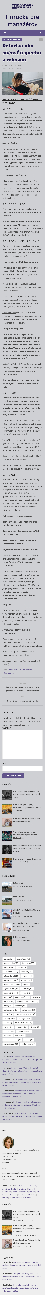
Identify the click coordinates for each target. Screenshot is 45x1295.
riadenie (22, 1002)
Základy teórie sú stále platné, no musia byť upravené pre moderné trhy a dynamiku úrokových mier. (21, 1082)
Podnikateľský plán (9, 1195)
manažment (11, 980)
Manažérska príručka (10, 1173)
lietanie (27, 976)
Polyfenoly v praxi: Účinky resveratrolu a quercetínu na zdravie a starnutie (27, 808)
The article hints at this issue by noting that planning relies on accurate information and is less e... (22, 1117)
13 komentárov (27, 916)
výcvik (19, 1036)
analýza (9, 959)
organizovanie (11, 989)
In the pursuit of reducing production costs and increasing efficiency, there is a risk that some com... (22, 1265)
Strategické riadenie (10, 1176)
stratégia (9, 1019)
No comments (36, 1221)
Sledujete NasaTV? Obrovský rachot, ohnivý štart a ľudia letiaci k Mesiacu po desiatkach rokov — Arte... (22, 1071)
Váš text (6, 728)
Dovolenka (27, 1198)
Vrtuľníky (33, 1186)
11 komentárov (26, 930)
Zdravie (32, 1192)
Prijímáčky (32, 1189)
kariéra (21, 968)
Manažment (23, 1173)
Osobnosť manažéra (12, 39)
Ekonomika (23, 1192)
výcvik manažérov (12, 1040)
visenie (34, 1027)
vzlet (7, 1036)
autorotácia (23, 959)
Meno (4, 764)
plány (36, 997)
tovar (8, 1023)
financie (8, 968)
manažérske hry (12, 985)
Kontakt (12, 1179)
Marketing (32, 1195)
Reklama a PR (24, 1186)
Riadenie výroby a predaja (29, 1176)
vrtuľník (9, 1031)
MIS (26, 985)
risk (35, 1002)
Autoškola (6, 1189)
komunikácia (15, 670)
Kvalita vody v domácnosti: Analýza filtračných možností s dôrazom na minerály (27, 848)
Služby (5, 1179)
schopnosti (10, 673)
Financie (15, 1192)
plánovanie (22, 997)
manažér (28, 670)
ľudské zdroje (28, 1044)
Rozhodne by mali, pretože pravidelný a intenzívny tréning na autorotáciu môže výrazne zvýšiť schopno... (22, 1105)
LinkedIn (5, 1162)
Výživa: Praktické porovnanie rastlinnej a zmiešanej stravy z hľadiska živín (25, 835)
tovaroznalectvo (23, 1023)
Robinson (20, 1006)
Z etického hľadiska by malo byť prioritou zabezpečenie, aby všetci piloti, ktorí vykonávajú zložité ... (20, 1288)
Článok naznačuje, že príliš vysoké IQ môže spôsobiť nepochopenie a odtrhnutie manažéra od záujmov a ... (22, 1094)
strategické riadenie (25, 1014)
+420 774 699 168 (9, 1159)
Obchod (19, 1198)
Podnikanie (6, 1192)
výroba (28, 1040)
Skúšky (12, 1198)
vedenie (21, 1027)
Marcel (7, 65)
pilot (8, 997)
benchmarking (11, 963)
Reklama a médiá (20, 937)
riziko (7, 1006)
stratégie (24, 1019)
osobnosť (27, 989)
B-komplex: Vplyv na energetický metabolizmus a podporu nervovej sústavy (26, 794)
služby (8, 1014)
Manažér (33, 1173)
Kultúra (5, 1198)
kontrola (26, 972)
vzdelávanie (24, 1031)
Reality (14, 1189)
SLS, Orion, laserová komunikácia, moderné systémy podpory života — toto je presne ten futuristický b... (22, 1060)
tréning (8, 1027)
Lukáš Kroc (25, 1247)
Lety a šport (18, 883)
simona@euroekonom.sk (11, 1153)
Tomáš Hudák (26, 1221)
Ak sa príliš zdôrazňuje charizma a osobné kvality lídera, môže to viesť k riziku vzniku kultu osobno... (21, 1277)
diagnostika (28, 963)
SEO (16, 1186)
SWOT (38, 1192)
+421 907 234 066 (9, 1156)
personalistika (11, 993)
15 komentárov (27, 900)
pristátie (9, 1002)
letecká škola (11, 976)
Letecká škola (18, 896)
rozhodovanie (11, 1010)
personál (27, 993)
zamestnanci (11, 1044)
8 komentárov (26, 941)
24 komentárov (27, 887)
